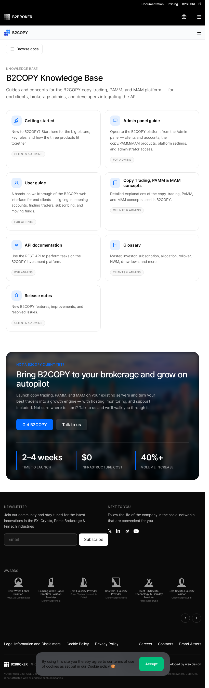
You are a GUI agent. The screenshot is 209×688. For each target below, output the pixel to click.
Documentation (152, 4)
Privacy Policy (107, 644)
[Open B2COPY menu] (196, 32)
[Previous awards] (185, 618)
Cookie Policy (78, 644)
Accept (151, 664)
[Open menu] (196, 17)
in (118, 531)
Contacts (165, 644)
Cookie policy (98, 666)
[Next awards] (196, 618)
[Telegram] (126, 531)
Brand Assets (190, 644)
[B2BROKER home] (18, 17)
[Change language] (184, 16)
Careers (145, 644)
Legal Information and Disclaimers (32, 644)
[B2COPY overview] (17, 33)
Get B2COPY (34, 424)
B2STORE (189, 4)
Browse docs (28, 49)
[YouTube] (136, 531)
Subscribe (93, 539)
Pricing (173, 4)
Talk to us (71, 424)
